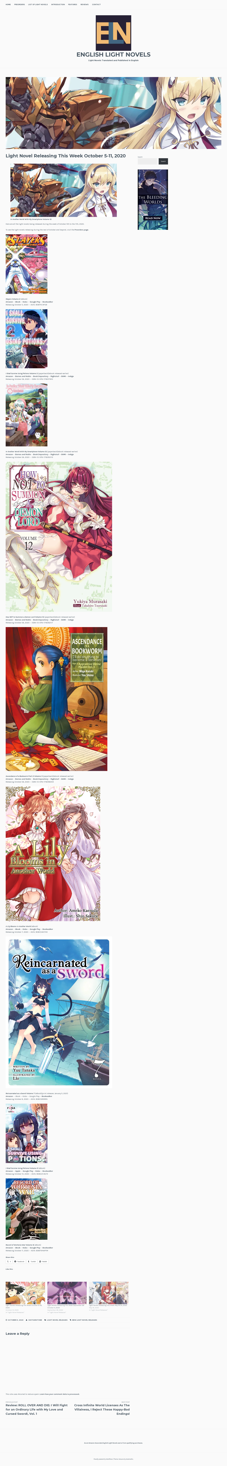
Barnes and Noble (23, 376)
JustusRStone (35, 1320)
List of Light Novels (38, 4)
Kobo (25, 302)
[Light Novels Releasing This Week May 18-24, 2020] (108, 1293)
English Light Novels (113, 54)
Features (72, 4)
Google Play (35, 302)
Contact (96, 4)
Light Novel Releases (57, 1320)
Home (8, 4)
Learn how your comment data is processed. (59, 1394)
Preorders (19, 4)
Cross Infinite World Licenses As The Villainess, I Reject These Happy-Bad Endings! (102, 1408)
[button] (26, 264)
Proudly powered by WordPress (103, 1459)
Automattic (129, 1459)
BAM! (63, 376)
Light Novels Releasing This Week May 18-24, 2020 (108, 1305)
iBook (17, 302)
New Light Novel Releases (84, 1320)
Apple (17, 1171)
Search (140, 157)
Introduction (58, 4)
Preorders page (81, 230)
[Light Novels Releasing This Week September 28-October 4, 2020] (67, 1293)
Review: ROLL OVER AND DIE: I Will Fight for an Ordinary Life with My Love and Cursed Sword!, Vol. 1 (37, 1408)
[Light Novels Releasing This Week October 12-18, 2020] (25, 1293)
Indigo (71, 376)
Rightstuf (55, 376)
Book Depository (40, 376)
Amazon (9, 302)
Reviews (85, 4)
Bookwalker (48, 302)
